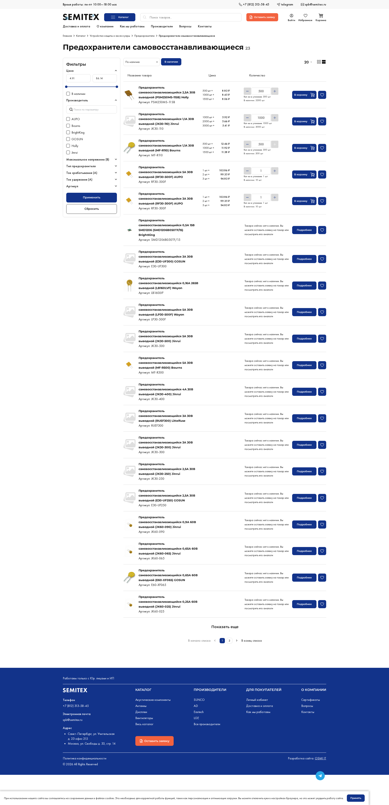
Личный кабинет (257, 700)
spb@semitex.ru (72, 720)
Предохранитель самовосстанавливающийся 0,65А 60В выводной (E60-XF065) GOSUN (168, 575)
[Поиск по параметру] (91, 109)
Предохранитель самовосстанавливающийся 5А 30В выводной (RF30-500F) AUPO (166, 172)
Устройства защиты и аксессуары (110, 35)
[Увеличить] (274, 91)
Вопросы (307, 706)
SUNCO (199, 700)
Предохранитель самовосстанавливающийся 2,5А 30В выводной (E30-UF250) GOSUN (167, 495)
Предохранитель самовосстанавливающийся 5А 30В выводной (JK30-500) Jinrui (166, 336)
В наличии (171, 61)
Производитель (77, 100)
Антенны (140, 706)
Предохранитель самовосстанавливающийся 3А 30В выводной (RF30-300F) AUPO (166, 198)
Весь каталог (144, 724)
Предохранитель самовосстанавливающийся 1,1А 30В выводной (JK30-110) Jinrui (166, 119)
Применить (91, 197)
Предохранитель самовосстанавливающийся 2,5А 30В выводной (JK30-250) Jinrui (167, 469)
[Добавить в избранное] (322, 95)
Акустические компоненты (153, 700)
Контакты (307, 712)
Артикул (72, 186)
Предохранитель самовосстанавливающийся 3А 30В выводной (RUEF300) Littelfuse (166, 416)
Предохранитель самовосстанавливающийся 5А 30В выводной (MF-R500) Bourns (166, 362)
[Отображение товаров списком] (323, 61)
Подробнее (304, 229)
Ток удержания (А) (79, 179)
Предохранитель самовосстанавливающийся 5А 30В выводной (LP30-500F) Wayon (166, 309)
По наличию (132, 62)
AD (196, 706)
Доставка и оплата (259, 706)
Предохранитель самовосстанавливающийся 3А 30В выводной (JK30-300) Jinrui (166, 442)
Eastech (199, 712)
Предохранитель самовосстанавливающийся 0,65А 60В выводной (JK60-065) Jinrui (168, 548)
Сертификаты (310, 700)
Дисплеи (141, 712)
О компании (313, 690)
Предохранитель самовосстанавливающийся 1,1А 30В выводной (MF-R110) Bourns (166, 145)
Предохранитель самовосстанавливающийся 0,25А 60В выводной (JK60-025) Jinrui (168, 601)
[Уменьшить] (247, 91)
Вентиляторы (144, 718)
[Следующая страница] (237, 640)
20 (306, 62)
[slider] (66, 87)
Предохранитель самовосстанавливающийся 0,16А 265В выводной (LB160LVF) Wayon (168, 283)
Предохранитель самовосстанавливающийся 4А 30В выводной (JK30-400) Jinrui (166, 389)
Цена (70, 71)
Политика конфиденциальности (84, 758)
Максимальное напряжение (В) (87, 159)
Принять (355, 798)
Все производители (207, 724)
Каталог (80, 35)
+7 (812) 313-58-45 (76, 706)
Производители (210, 690)
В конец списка (251, 640)
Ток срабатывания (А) (81, 173)
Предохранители (144, 35)
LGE (196, 718)
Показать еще (224, 627)
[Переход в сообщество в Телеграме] (320, 775)
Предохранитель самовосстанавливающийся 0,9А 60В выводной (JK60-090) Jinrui (167, 522)
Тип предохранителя (81, 166)
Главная (67, 35)
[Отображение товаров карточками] (318, 61)
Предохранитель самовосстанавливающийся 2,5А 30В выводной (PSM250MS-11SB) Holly (167, 92)
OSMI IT (320, 758)
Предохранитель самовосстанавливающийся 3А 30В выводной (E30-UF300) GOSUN (166, 256)
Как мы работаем (258, 712)
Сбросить (91, 209)
